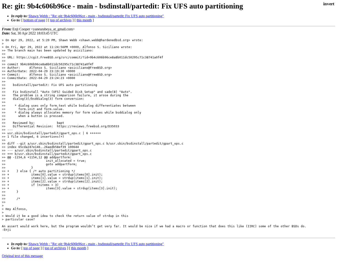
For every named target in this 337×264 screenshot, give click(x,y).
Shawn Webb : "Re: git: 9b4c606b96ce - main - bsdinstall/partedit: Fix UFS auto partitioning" (96, 16)
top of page (31, 248)
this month (84, 20)
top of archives (61, 20)
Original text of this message (22, 256)
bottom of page (34, 20)
